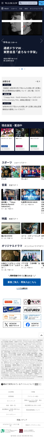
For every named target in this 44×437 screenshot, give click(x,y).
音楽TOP (12, 185)
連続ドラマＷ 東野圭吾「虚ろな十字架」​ (22, 39)
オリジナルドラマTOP (33, 246)
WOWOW (11, 3)
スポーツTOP (19, 163)
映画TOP (12, 219)
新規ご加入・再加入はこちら (22, 282)
